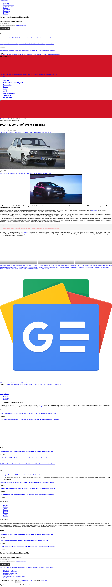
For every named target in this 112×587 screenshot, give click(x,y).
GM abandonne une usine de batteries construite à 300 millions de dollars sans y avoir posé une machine (27, 494)
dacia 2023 (37, 265)
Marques (17, 120)
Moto (5, 89)
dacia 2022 (31, 265)
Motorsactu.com (45, 406)
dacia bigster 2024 (52, 265)
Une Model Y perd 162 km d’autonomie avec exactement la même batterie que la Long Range (24, 457)
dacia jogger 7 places (57, 267)
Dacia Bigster (43, 265)
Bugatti (17, 265)
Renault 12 (26, 232)
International (13, 120)
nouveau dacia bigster (24, 268)
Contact (5, 577)
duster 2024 (3, 268)
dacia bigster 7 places (63, 265)
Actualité (6, 81)
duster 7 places (14, 268)
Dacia (9, 120)
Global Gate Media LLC (26, 580)
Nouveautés (6, 3)
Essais (5, 91)
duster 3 (8, 268)
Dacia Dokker (72, 265)
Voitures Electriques (8, 5)
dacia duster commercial (27, 267)
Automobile (6, 120)
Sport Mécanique (9, 93)
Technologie (6, 11)
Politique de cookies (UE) (10, 573)
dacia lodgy (66, 267)
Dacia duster (92, 265)
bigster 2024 (3, 265)
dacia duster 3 (6, 267)
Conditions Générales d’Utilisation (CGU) (14, 576)
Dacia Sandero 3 (82, 267)
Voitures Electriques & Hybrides (13, 83)
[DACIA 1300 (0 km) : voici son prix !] (32, 169)
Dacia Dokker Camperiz (82, 265)
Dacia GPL (49, 267)
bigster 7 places (11, 265)
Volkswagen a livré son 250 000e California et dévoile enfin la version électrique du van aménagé (25, 37)
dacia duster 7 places (15, 267)
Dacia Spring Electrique (100, 267)
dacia (20, 265)
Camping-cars (6, 9)
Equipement (6, 12)
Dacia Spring (90, 267)
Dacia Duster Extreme (40, 267)
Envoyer (18, 582)
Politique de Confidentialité (10, 571)
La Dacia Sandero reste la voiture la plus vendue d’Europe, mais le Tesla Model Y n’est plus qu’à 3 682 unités (29, 419)
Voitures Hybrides (8, 6)
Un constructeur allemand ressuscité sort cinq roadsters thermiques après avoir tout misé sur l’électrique (27, 50)
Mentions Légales (7, 574)
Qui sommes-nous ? (8, 570)
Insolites (5, 14)
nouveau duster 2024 (35, 268)
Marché (5, 87)
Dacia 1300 (94, 210)
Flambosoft (44, 580)
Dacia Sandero (73, 267)
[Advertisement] (12, 434)
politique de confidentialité (21, 25)
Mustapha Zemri (7, 130)
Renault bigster (45, 268)
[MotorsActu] (51, 73)
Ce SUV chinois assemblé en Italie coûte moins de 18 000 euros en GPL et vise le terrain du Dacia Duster (30, 228)
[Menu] (0, 100)
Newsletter (3, 76)
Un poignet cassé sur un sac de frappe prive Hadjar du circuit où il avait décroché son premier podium (27, 44)
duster (107, 267)
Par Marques (7, 97)
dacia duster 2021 (100, 265)
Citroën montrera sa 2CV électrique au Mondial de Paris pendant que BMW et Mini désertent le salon (26, 451)
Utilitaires (5, 8)
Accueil (2, 118)
